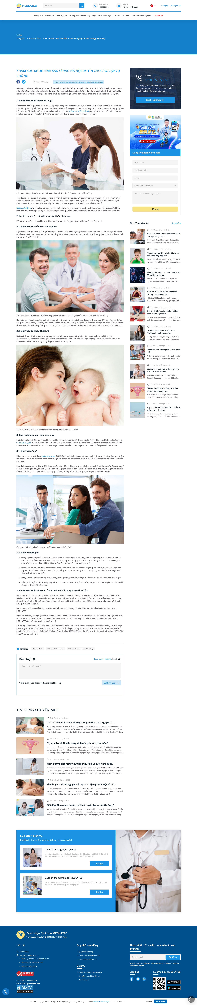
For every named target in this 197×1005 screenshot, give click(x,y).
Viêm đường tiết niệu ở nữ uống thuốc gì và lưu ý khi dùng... (80, 763)
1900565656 (24, 952)
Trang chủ (20, 38)
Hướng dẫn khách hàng (79, 15)
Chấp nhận (160, 1001)
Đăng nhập (176, 5)
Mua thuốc (158, 15)
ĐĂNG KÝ (173, 957)
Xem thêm (176, 223)
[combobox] (155, 185)
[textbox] (155, 185)
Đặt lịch (99, 863)
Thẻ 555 (125, 15)
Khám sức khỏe (23, 208)
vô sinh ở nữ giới (23, 443)
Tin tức (117, 15)
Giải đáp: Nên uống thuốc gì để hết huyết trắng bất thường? (80, 805)
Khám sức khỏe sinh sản (79, 111)
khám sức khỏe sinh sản (55, 649)
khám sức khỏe (37, 649)
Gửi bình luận (109, 683)
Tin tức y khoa (35, 38)
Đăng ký (164, 5)
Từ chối (149, 1001)
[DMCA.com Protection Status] (25, 989)
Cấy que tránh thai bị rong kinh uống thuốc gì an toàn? (77, 743)
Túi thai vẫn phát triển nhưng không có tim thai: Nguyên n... (80, 722)
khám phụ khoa (48, 456)
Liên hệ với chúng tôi (155, 100)
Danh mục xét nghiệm (141, 15)
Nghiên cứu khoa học (101, 15)
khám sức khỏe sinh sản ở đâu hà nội (80, 649)
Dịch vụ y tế (61, 15)
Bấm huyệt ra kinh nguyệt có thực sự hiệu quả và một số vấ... (81, 784)
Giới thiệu (49, 15)
